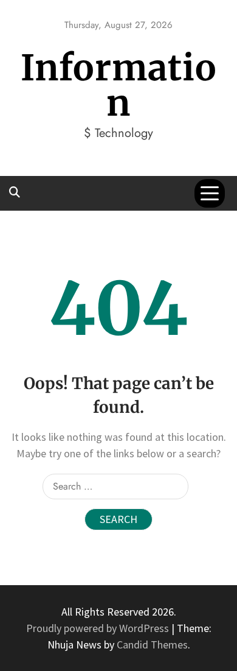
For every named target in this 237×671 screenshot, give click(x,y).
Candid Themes (152, 645)
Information (119, 85)
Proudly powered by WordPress (98, 628)
